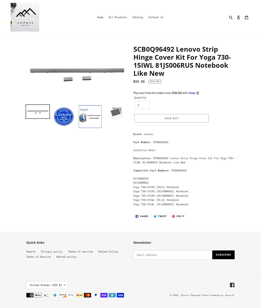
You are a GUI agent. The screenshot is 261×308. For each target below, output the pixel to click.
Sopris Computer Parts (195, 295)
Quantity (140, 97)
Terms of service (80, 251)
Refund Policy (108, 251)
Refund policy (66, 256)
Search (31, 251)
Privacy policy (52, 251)
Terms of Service (38, 256)
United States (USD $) (46, 285)
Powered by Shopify (223, 295)
